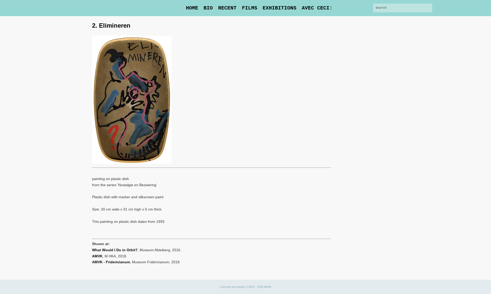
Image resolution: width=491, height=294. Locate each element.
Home (192, 8)
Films (249, 8)
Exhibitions (279, 8)
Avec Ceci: (317, 8)
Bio (208, 8)
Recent (227, 8)
